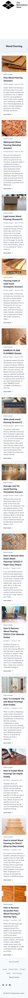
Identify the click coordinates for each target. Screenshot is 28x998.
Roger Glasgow (9, 84)
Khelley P (7, 568)
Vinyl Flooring (17, 973)
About (8, 973)
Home (5, 969)
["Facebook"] (3, 985)
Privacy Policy (13, 969)
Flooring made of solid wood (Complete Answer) (13, 284)
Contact (22, 969)
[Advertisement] (14, 24)
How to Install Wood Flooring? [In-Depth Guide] (13, 773)
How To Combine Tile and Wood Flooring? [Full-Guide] (13, 702)
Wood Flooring (8, 74)
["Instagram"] (9, 985)
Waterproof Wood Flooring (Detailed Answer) (12, 145)
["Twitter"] (6, 985)
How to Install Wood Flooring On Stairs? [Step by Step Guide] (13, 843)
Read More (8, 114)
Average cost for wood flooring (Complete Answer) (13, 489)
